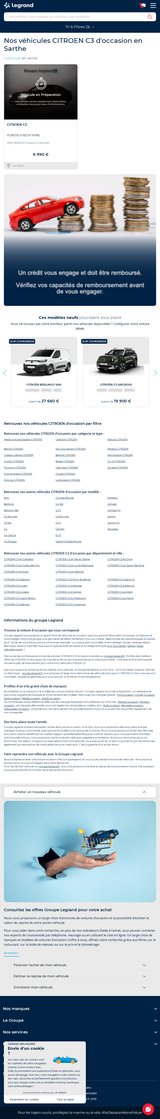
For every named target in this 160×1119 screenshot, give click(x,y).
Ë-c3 (58, 535)
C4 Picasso (10, 541)
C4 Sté (59, 504)
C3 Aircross (10, 516)
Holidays (113, 497)
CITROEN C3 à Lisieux (16, 591)
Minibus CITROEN (118, 448)
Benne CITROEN (13, 448)
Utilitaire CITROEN (66, 439)
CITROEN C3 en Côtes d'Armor (22, 565)
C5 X (58, 522)
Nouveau (113, 529)
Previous (5, 372)
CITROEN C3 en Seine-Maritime (126, 565)
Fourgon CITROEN (15, 467)
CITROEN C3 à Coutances (71, 604)
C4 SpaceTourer (65, 497)
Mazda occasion (31, 698)
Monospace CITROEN (120, 455)
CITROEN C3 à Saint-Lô (121, 579)
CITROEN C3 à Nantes (68, 591)
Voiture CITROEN (118, 439)
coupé (18, 649)
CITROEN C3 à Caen (15, 585)
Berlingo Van (11, 510)
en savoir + (11, 953)
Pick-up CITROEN (14, 480)
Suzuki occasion (51, 698)
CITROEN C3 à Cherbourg (71, 598)
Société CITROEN (118, 467)
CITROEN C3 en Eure (16, 571)
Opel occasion (12, 698)
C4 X (58, 510)
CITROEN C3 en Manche (70, 571)
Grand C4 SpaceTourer (69, 541)
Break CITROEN (65, 461)
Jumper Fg (114, 510)
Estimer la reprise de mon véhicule (41, 976)
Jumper (112, 504)
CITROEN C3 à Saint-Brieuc (20, 598)
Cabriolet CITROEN (67, 467)
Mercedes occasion (132, 705)
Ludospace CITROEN (68, 480)
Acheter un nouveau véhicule (37, 792)
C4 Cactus (10, 535)
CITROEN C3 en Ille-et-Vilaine (73, 559)
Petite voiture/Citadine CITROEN (23, 439)
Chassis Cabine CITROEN (18, 455)
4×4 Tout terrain (117, 645)
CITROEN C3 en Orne (120, 559)
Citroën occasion (145, 694)
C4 (5, 529)
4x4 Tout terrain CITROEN (71, 448)
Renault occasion (128, 701)
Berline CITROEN (66, 455)
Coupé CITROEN (65, 473)
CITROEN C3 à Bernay (17, 604)
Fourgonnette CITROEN (18, 473)
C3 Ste (7, 522)
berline (131, 645)
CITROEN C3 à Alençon (121, 585)
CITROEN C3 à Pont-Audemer (73, 579)
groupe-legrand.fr (114, 656)
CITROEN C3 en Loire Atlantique (74, 565)
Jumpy (112, 516)
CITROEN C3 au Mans (120, 591)
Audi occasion (111, 705)
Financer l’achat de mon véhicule (40, 965)
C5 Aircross (62, 516)
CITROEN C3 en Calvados (19, 559)
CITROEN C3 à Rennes (69, 585)
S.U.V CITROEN (116, 461)
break (140, 645)
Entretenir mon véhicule (33, 987)
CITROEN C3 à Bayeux (17, 579)
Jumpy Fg (113, 522)
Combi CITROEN (14, 461)
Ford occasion (125, 694)
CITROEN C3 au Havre (120, 598)
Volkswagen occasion (16, 708)
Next (155, 372)
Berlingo (9, 504)
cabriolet (9, 649)
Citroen (60, 529)
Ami (6, 497)
